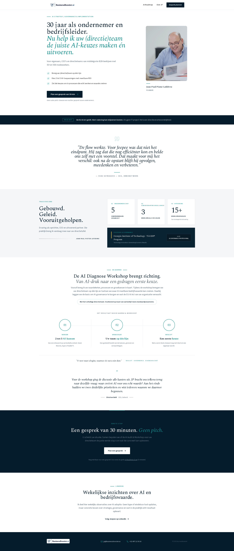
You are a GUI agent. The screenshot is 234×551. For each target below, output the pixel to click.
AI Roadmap (148, 5)
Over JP (160, 5)
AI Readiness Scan (131, 460)
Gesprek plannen (175, 5)
